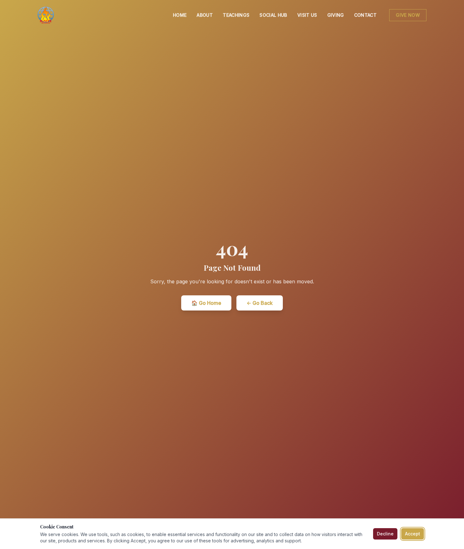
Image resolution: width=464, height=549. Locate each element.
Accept (412, 533)
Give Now (408, 15)
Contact (365, 15)
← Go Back (260, 303)
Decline (385, 533)
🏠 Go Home (206, 303)
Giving (335, 15)
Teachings (236, 15)
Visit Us (307, 15)
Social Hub (273, 15)
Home (180, 15)
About (205, 15)
